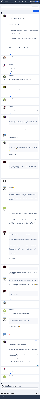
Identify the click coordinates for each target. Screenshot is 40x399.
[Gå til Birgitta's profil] (4, 208)
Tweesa (4, 137)
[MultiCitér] (8, 54)
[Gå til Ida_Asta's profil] (4, 57)
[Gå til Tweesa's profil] (4, 135)
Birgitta (4, 210)
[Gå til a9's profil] (4, 65)
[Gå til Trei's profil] (4, 302)
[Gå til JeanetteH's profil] (4, 87)
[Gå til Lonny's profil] (4, 107)
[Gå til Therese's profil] (4, 99)
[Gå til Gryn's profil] (4, 334)
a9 (4, 67)
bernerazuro (4, 189)
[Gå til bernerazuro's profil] (4, 187)
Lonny (4, 109)
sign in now (15, 386)
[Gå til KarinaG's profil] (4, 76)
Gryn (4, 336)
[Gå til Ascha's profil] (4, 142)
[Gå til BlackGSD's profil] (4, 15)
